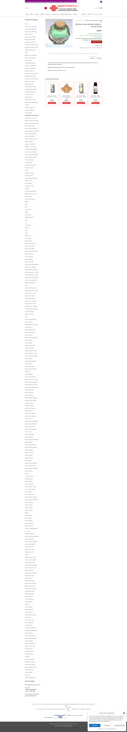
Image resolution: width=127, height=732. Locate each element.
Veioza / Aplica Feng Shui (30, 588)
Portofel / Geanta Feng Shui (31, 337)
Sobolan (27, 201)
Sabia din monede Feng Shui (31, 528)
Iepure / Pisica (28, 209)
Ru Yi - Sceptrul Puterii (30, 489)
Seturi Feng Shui (28, 358)
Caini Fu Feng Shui (29, 502)
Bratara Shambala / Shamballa (32, 131)
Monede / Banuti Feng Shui (31, 384)
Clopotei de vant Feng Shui (31, 572)
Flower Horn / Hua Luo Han (31, 379)
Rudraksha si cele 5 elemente (31, 73)
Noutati (26, 23)
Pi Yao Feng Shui (28, 520)
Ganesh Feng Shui (29, 510)
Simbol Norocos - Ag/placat (31, 306)
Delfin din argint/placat (30, 282)
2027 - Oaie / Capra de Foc (31, 26)
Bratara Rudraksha (29, 84)
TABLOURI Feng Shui (29, 593)
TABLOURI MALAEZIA (30, 63)
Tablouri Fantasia (29, 601)
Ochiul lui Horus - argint (30, 303)
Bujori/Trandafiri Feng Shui (31, 447)
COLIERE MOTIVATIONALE (31, 149)
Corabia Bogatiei (29, 374)
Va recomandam (28, 322)
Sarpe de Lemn (28, 214)
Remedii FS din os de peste (31, 193)
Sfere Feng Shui (28, 491)
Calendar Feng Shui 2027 (30, 29)
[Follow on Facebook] (101, 2)
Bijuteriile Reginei (29, 259)
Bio (43, 704)
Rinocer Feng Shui (29, 523)
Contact (75, 14)
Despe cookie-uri (101, 728)
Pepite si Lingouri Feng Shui (31, 382)
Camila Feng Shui (29, 478)
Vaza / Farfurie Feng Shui (30, 559)
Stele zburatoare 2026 (30, 39)
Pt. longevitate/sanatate (30, 627)
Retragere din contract (85, 709)
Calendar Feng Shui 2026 (30, 31)
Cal (25, 222)
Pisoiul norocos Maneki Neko (31, 387)
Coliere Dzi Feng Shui (30, 248)
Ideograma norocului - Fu (30, 408)
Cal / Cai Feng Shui (29, 476)
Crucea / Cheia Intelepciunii (31, 280)
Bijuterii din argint (29, 261)
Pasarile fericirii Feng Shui (31, 463)
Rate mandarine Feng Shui (31, 444)
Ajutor (37, 14)
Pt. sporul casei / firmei (30, 635)
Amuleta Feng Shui (29, 654)
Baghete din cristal (29, 552)
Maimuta (27, 227)
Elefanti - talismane (29, 452)
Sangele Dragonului (29, 217)
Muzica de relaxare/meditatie (31, 536)
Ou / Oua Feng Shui (29, 494)
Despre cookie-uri (82, 704)
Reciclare (63, 709)
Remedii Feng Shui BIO (30, 345)
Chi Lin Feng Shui (29, 505)
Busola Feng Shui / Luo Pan (31, 353)
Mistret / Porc (28, 235)
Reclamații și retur (91, 704)
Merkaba (27, 188)
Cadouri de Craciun (29, 669)
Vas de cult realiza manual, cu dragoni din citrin (66, 97)
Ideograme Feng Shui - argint (31, 290)
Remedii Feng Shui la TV (30, 76)
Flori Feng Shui (28, 183)
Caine (26, 233)
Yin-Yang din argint (29, 311)
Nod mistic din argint (30, 295)
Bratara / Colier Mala (30, 136)
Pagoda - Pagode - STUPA (30, 157)
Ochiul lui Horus (28, 515)
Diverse (26, 170)
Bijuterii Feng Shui (29, 254)
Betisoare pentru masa (30, 586)
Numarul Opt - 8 (28, 418)
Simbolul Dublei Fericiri (30, 465)
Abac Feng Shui (28, 363)
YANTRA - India (28, 180)
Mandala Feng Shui (29, 609)
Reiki (26, 316)
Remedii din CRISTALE (30, 544)
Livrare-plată (55, 14)
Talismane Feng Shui (29, 539)
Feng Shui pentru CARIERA (31, 468)
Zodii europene (28, 240)
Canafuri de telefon (29, 405)
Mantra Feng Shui (29, 612)
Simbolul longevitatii (29, 434)
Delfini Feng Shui (29, 481)
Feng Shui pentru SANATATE (31, 421)
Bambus (27, 473)
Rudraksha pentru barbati (31, 89)
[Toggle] (40, 39)
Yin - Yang (27, 531)
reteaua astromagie (49, 704)
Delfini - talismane (29, 484)
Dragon (26, 212)
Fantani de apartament (30, 50)
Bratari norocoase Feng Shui (31, 251)
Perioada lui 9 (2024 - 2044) (31, 44)
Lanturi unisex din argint (30, 319)
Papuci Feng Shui (29, 335)
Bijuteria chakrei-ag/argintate (31, 264)
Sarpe (26, 220)
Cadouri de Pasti (28, 672)
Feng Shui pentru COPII (30, 99)
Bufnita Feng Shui (29, 471)
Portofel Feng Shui (29, 392)
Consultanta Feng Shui (30, 664)
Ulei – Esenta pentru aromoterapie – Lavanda (95, 96)
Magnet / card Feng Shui (30, 68)
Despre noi (34, 704)
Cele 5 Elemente (28, 162)
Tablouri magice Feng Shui (31, 638)
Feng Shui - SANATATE (30, 144)
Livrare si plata (39, 709)
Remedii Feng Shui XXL (30, 329)
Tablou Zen (27, 604)
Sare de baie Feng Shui (30, 125)
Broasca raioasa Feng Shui (31, 369)
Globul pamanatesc (29, 651)
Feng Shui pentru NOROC (31, 400)
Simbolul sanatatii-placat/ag (31, 308)
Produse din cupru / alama (31, 139)
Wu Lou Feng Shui (29, 437)
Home (27, 14)
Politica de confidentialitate (70, 704)
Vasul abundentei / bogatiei (31, 356)
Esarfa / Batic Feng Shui (30, 332)
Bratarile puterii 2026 (30, 42)
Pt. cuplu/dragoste (29, 622)
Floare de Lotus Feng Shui (31, 429)
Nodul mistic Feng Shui (30, 413)
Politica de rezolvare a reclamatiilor (52, 709)
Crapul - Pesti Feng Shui (30, 376)
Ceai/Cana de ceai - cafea (30, 567)
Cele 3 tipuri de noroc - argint (31, 272)
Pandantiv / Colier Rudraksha (31, 78)
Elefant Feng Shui (29, 455)
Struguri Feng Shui (29, 395)
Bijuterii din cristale (29, 549)
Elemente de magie (29, 173)
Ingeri (26, 52)
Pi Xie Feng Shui (28, 518)
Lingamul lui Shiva (29, 458)
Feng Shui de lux (28, 327)
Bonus (31, 14)
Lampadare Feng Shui (30, 591)
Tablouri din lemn (29, 596)
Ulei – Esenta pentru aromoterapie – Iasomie (52, 96)
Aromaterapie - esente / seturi (32, 115)
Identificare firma (76, 709)
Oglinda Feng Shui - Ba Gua (31, 350)
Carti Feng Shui (28, 60)
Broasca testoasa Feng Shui (31, 423)
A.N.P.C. (40, 704)
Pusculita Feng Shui (29, 389)
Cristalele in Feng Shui (30, 199)
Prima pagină (78, 20)
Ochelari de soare (29, 175)
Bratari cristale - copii (30, 646)
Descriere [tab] (92, 58)
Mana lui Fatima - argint (30, 293)
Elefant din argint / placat (30, 288)
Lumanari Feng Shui (29, 110)
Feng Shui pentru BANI (30, 361)
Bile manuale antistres (30, 426)
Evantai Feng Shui (29, 450)
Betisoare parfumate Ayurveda (32, 123)
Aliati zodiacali (28, 238)
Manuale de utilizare (29, 70)
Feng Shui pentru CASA (30, 557)
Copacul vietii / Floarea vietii (31, 277)
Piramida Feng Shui (29, 546)
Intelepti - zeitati (28, 507)
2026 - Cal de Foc (29, 34)
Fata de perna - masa (29, 575)
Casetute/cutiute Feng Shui (31, 565)
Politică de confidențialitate (110, 728)
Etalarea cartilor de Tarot (30, 667)
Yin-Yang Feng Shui (29, 599)
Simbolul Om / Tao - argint (31, 301)
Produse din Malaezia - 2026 (31, 47)
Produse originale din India (31, 178)
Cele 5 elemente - (29, 607)
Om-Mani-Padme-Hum (30, 107)
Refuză (107, 725)
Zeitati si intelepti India (30, 643)
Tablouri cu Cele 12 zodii (30, 243)
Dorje (26, 285)
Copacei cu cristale (29, 186)
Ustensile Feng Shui (29, 348)
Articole (48, 14)
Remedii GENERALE (29, 533)
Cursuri (42, 14)
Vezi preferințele (119, 725)
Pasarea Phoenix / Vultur (30, 486)
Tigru (26, 206)
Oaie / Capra (28, 225)
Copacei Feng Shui (29, 141)
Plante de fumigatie (29, 159)
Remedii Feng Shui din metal (31, 324)
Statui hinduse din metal (30, 191)
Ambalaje (27, 656)
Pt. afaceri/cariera (29, 633)
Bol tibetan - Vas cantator (30, 146)
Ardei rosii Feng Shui (29, 366)
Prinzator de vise (29, 648)
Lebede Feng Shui (29, 442)
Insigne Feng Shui (29, 410)
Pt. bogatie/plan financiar (30, 614)
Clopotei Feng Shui (29, 570)
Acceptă (94, 725)
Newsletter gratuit (66, 14)
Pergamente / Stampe (30, 580)
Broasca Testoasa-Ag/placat (31, 269)
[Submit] (46, 8)
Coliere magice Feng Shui (30, 133)
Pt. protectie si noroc (29, 620)
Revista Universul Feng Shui (31, 128)
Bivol (26, 204)
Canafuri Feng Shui (29, 403)
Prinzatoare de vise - (29, 525)
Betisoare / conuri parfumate (31, 120)
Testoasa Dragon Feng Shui (31, 397)
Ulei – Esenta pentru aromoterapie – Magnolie (81, 96)
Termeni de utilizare (58, 704)
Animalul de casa (29, 97)
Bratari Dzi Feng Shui (30, 246)
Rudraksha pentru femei (30, 86)
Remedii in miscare (29, 167)
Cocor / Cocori (28, 431)
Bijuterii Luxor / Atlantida (31, 55)
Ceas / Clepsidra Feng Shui (31, 152)
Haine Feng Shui (28, 340)
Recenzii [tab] (99, 58)
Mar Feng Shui (28, 460)
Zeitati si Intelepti (29, 641)
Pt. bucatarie (28, 617)
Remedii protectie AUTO (30, 165)
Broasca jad (27, 371)
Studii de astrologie (29, 659)
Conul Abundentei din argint (31, 274)
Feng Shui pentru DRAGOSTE (31, 439)
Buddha (26, 512)
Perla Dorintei (28, 196)
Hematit (27, 554)
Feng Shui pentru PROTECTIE (31, 499)
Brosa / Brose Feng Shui (30, 57)
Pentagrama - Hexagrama (30, 267)
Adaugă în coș (96, 41)
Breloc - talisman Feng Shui (31, 541)
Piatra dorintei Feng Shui (30, 416)
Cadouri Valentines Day (30, 677)
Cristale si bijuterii (29, 256)
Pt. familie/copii (28, 625)
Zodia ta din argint (29, 314)
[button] (124, 713)
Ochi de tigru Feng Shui (30, 298)
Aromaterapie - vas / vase (30, 118)
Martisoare (27, 675)
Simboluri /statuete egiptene (31, 102)
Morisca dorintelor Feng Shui (31, 154)
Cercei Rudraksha (29, 94)
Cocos (26, 230)
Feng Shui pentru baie (30, 562)
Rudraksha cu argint (29, 81)
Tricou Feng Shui (28, 342)
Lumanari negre (28, 112)
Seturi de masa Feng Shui (30, 583)
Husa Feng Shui (28, 578)
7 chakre (27, 104)
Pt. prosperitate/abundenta (31, 630)
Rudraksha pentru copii (30, 91)
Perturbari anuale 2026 (30, 37)
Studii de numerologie (30, 661)
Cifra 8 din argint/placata (30, 65)
